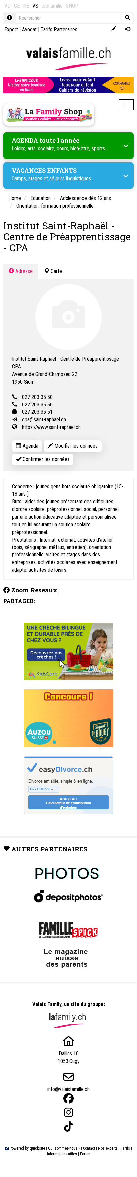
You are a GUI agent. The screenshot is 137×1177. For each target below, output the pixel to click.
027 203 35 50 (37, 397)
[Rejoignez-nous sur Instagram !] (68, 1112)
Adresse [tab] (23, 271)
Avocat (29, 29)
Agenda (29, 446)
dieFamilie (52, 6)
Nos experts (108, 1148)
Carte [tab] (55, 271)
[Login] (127, 29)
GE (17, 6)
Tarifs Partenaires (59, 29)
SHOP (72, 6)
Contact (89, 1148)
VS (35, 6)
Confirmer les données (45, 459)
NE (26, 6)
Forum (85, 1154)
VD (7, 6)
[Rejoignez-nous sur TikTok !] (68, 1126)
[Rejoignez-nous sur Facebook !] (68, 1098)
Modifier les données (75, 446)
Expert (11, 29)
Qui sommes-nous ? (64, 1148)
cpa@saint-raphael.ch (44, 419)
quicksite (37, 1148)
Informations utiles (62, 1154)
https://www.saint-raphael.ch (51, 427)
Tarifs (125, 1148)
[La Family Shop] (48, 114)
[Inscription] (114, 29)
